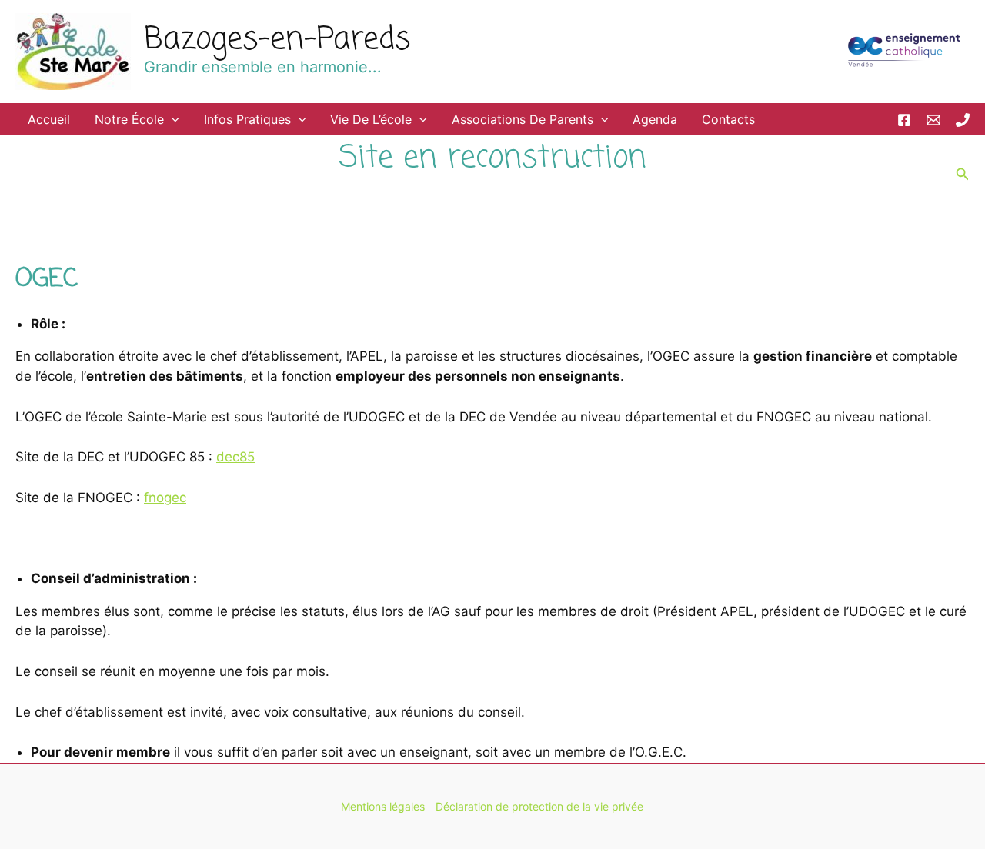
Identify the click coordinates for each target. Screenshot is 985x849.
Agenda (655, 119)
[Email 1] (933, 120)
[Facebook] (904, 120)
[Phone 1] (963, 120)
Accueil (49, 119)
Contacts (728, 119)
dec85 (235, 456)
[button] (171, 119)
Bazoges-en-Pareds (277, 40)
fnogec (165, 497)
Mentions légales (383, 806)
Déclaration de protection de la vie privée (539, 806)
